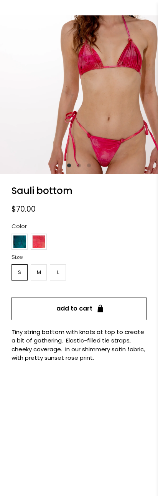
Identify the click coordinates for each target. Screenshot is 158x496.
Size (17, 257)
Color (19, 226)
